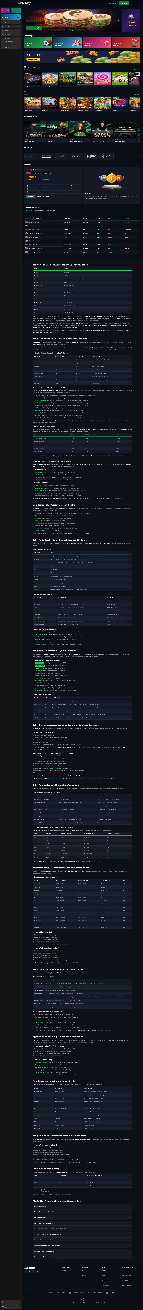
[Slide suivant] (118, 20)
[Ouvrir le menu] (15, 3)
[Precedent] (25, 79)
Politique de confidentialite (129, 1278)
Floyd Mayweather (9, 41)
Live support (85, 1273)
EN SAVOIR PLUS (131, 25)
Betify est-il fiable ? (40, 1217)
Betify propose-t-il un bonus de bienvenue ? (47, 1257)
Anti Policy (125, 1273)
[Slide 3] (73, 30)
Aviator (64, 1270)
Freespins (104, 1275)
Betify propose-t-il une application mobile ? (47, 1245)
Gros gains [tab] (28, 210)
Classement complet (43, 196)
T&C (123, 1270)
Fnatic (6, 44)
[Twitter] (25, 1271)
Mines (63, 1273)
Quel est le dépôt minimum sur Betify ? (45, 1251)
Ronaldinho (7, 47)
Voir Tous (136, 69)
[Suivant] (139, 79)
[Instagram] (33, 1271)
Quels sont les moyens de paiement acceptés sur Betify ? (51, 1228)
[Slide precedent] (26, 20)
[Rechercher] (104, 3)
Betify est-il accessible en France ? (44, 1240)
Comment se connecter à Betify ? (44, 1223)
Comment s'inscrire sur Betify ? (43, 1212)
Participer (30, 196)
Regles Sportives (126, 1275)
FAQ (83, 1270)
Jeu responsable (126, 1283)
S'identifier (112, 3)
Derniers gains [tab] (39, 210)
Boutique (104, 1278)
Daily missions (106, 1285)
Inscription (124, 3)
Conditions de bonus (127, 1280)
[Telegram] (37, 1271)
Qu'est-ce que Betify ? (40, 1206)
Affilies (84, 1275)
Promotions (105, 1270)
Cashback (105, 1283)
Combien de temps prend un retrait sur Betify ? (48, 1234)
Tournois (104, 1273)
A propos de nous (127, 1285)
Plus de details (89, 201)
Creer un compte (34, 28)
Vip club (104, 1280)
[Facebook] (29, 1271)
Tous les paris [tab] (50, 210)
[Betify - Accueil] (24, 3)
